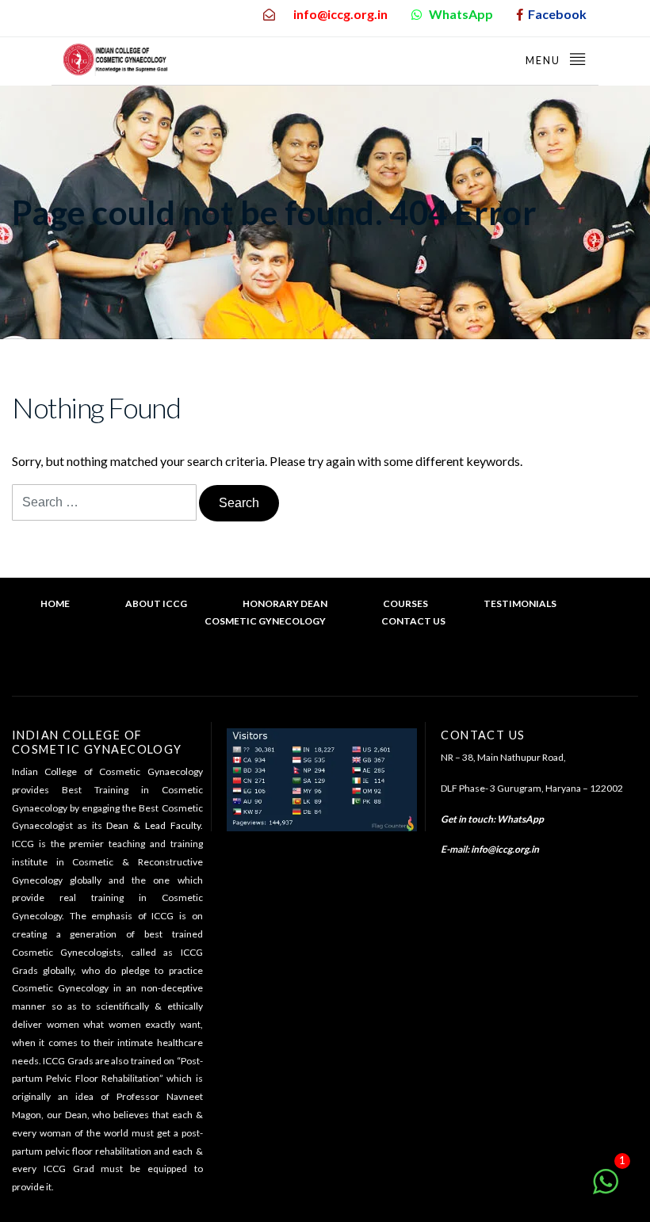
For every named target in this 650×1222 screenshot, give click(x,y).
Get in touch (467, 819)
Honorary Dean (285, 603)
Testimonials (520, 603)
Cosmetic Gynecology (265, 621)
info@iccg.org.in (505, 849)
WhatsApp (520, 819)
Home (55, 603)
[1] (605, 1189)
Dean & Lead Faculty (153, 825)
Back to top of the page (332, 669)
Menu (545, 60)
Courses (405, 603)
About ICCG (156, 603)
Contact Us (413, 621)
